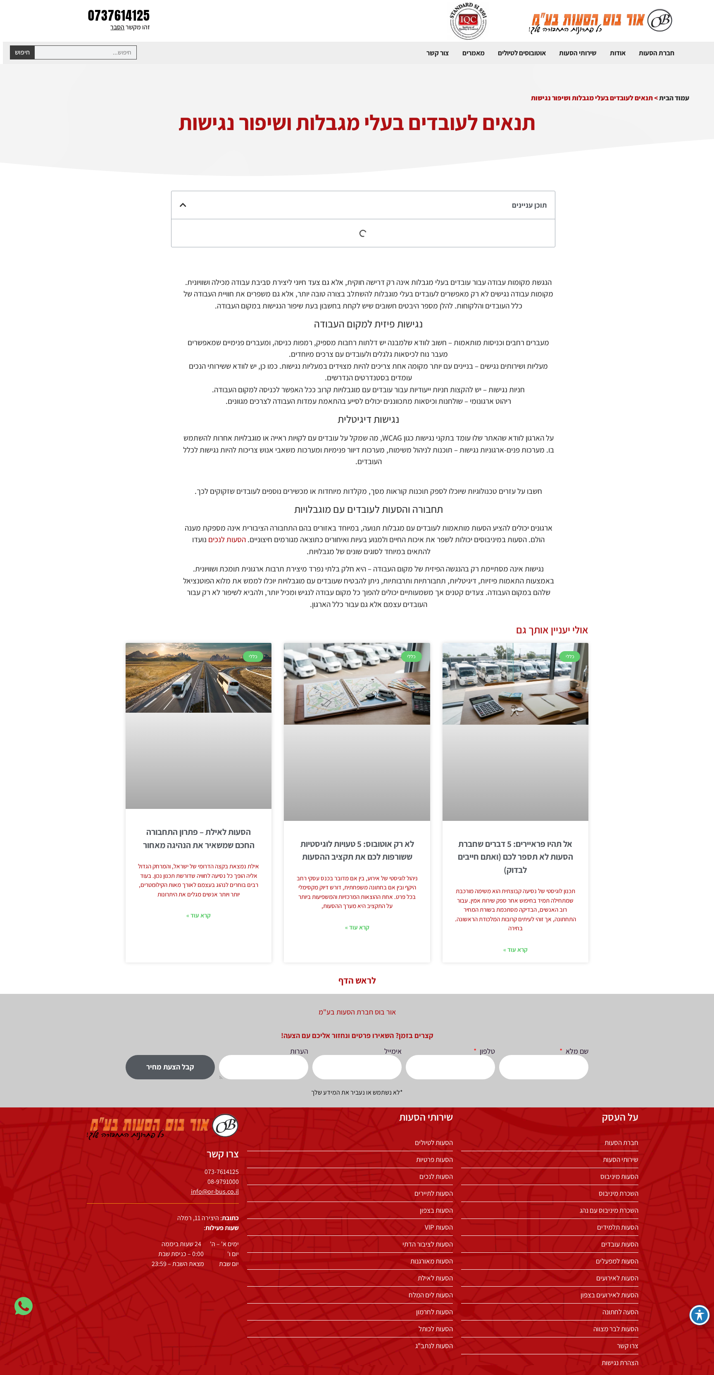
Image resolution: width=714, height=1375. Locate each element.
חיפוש (22, 52)
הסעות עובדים (619, 1244)
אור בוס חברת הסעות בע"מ (357, 1012)
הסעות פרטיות (434, 1159)
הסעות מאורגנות (431, 1261)
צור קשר (437, 52)
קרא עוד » (515, 949)
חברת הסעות (656, 52)
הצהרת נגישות (620, 1362)
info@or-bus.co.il (215, 1191)
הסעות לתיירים (433, 1193)
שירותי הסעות (578, 52)
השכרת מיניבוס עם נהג (609, 1210)
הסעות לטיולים (434, 1142)
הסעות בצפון (436, 1210)
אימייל (393, 1051)
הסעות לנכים (227, 539)
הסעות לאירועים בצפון (609, 1294)
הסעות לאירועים (617, 1278)
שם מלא (576, 1051)
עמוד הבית (674, 97)
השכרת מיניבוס (618, 1193)
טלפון (486, 1051)
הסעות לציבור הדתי (427, 1244)
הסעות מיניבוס (619, 1176)
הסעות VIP (439, 1227)
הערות (299, 1051)
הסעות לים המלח (431, 1294)
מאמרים (473, 52)
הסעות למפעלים (617, 1261)
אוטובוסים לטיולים (522, 52)
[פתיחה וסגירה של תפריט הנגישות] (699, 1315)
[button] (183, 205)
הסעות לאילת (435, 1278)
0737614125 (119, 15)
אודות (618, 52)
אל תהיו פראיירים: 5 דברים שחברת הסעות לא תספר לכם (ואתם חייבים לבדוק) (515, 856)
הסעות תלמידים (617, 1227)
